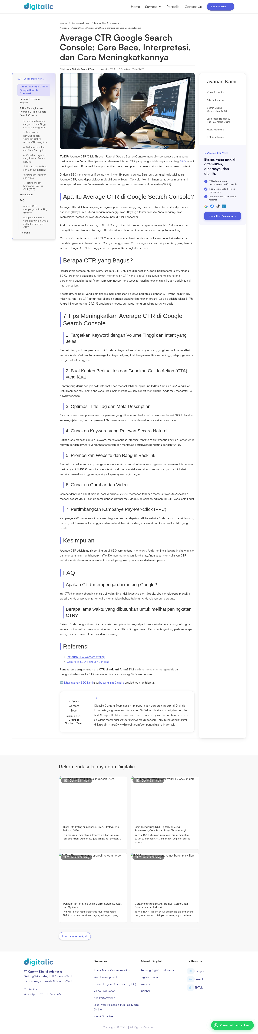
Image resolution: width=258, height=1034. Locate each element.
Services (151, 7)
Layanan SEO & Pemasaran (106, 23)
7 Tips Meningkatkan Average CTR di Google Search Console (33, 112)
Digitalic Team (149, 977)
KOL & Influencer (215, 137)
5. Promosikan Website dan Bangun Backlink (35, 168)
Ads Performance (216, 100)
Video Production (215, 92)
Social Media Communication (112, 970)
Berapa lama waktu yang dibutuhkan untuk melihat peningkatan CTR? (35, 222)
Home (135, 7)
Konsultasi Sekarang (221, 216)
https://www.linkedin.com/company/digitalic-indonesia (142, 724)
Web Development (105, 977)
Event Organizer (104, 1016)
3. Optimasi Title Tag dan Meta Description (34, 149)
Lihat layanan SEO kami (78, 682)
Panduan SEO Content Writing (86, 656)
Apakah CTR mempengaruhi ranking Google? (35, 209)
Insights (145, 991)
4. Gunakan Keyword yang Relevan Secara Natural (34, 158)
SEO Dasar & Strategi (81, 23)
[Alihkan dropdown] (160, 6)
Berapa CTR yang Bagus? (30, 101)
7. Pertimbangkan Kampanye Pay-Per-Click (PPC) (33, 186)
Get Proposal (218, 6)
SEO (183, 161)
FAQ (22, 200)
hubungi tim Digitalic (111, 682)
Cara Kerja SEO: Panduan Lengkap (88, 661)
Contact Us (193, 7)
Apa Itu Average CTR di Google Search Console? (34, 90)
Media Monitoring (215, 129)
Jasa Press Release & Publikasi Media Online (218, 120)
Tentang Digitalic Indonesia (157, 970)
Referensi (25, 232)
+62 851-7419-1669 (50, 994)
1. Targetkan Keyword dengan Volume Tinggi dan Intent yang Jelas (34, 124)
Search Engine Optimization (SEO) (217, 109)
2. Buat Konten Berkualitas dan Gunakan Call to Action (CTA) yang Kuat (35, 137)
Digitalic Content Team (74, 721)
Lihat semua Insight (74, 935)
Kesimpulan (26, 194)
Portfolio (173, 7)
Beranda (63, 23)
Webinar (146, 984)
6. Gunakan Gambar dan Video (34, 176)
